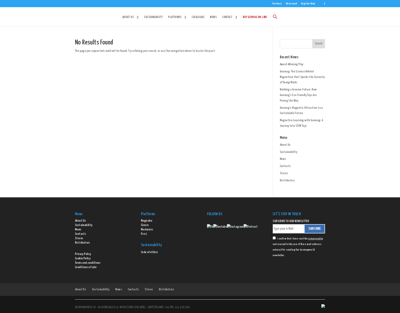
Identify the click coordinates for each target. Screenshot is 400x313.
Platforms (174, 17)
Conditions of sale (86, 267)
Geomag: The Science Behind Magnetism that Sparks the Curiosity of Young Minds (302, 77)
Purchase (277, 3)
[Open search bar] (275, 17)
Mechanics (147, 229)
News (213, 17)
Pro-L (144, 234)
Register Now (308, 3)
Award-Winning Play (291, 64)
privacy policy (315, 238)
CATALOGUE (198, 17)
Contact (227, 17)
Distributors (287, 180)
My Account (291, 3)
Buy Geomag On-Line (255, 17)
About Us (128, 17)
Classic (145, 225)
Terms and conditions (87, 262)
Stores (284, 173)
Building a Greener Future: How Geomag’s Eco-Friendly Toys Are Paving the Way (298, 95)
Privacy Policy (83, 254)
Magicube (146, 220)
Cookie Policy (83, 258)
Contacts (285, 166)
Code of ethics (149, 252)
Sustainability (153, 17)
